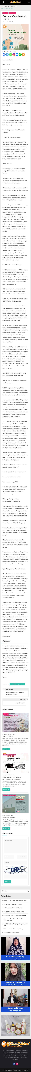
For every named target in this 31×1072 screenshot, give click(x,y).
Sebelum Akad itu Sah (7, 736)
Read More (6, 748)
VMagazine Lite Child (23, 1070)
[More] (23, 54)
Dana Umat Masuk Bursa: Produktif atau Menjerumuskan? (13, 919)
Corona (12, 684)
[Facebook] (4, 54)
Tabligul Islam (12, 754)
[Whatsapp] (10, 54)
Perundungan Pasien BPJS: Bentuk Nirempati (14, 915)
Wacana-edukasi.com (8, 69)
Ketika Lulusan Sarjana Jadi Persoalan (12, 904)
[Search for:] (15, 891)
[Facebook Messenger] (17, 54)
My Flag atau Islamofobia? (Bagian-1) (11, 777)
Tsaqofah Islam (12, 795)
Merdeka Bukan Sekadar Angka (11, 932)
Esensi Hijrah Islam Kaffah (8, 817)
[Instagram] (13, 54)
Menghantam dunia (20, 684)
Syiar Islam (6, 754)
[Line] (20, 54)
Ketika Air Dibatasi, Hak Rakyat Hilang (13, 929)
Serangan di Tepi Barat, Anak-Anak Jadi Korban (15, 900)
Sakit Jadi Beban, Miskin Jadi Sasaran (12, 908)
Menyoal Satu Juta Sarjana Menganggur (13, 911)
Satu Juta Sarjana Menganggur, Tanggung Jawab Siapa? (15, 924)
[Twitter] (7, 54)
